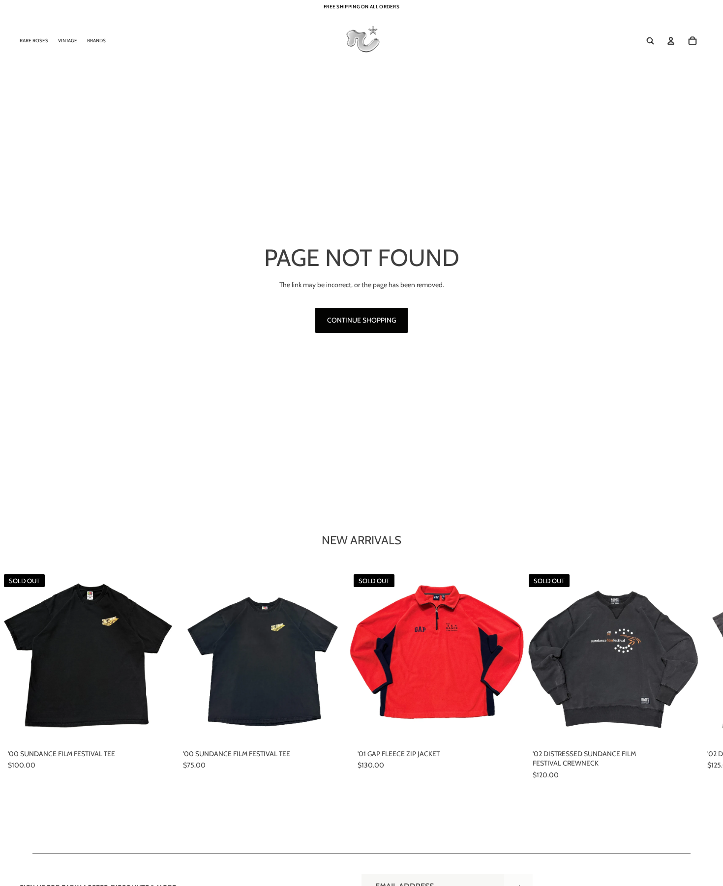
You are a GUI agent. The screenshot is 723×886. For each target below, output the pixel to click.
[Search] (650, 41)
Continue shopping (361, 320)
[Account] (671, 41)
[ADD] (334, 730)
